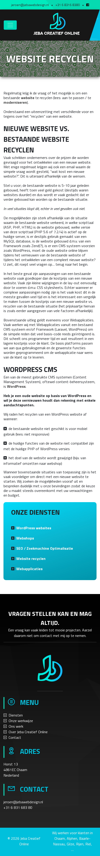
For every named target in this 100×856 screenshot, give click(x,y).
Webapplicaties (29, 569)
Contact (15, 737)
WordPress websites (33, 528)
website (27, 97)
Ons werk (16, 726)
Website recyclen (31, 558)
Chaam (59, 838)
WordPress (16, 386)
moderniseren (15, 102)
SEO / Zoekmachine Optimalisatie (44, 548)
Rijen (79, 844)
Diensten (16, 715)
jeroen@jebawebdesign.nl (23, 802)
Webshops (25, 538)
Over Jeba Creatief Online (28, 732)
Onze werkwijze (21, 721)
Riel (88, 844)
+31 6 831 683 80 (17, 807)
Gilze (70, 844)
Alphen (72, 838)
